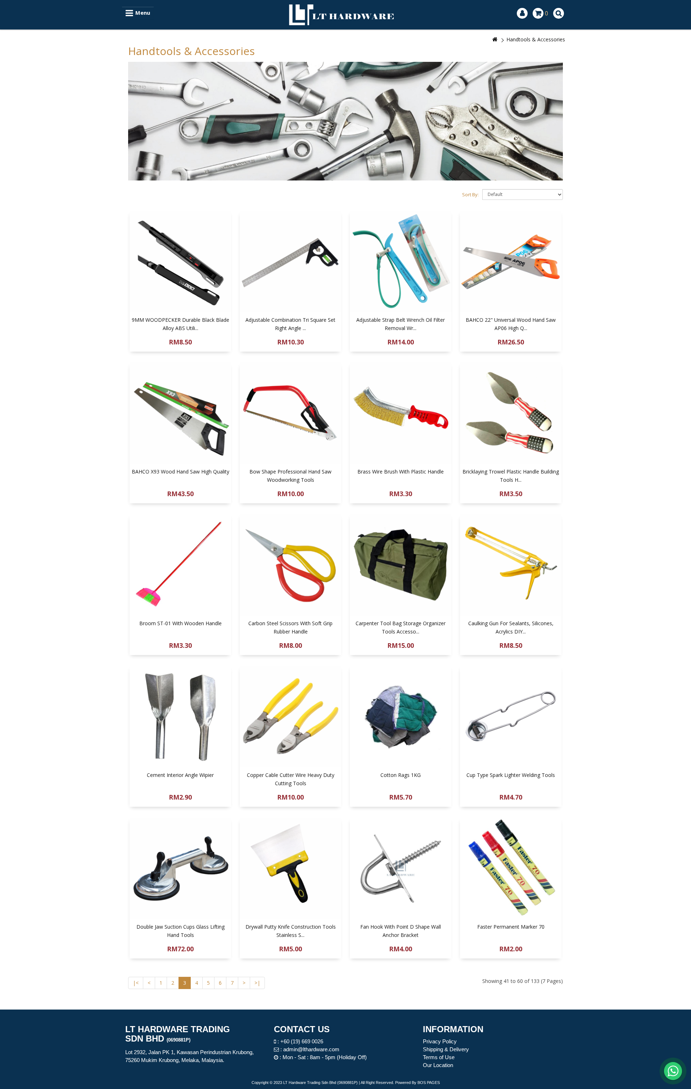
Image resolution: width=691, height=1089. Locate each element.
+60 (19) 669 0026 (301, 1041)
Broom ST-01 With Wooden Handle (180, 623)
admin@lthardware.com (311, 1049)
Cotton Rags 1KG (400, 775)
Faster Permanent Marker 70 (511, 926)
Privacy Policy (440, 1041)
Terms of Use (439, 1057)
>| (257, 982)
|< (136, 982)
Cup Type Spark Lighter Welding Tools (510, 775)
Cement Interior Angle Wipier (180, 775)
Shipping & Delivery (446, 1049)
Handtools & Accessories (535, 39)
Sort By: (470, 194)
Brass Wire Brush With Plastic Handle (400, 471)
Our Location (438, 1065)
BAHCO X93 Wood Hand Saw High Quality (180, 471)
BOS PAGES (428, 1082)
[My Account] (522, 13)
